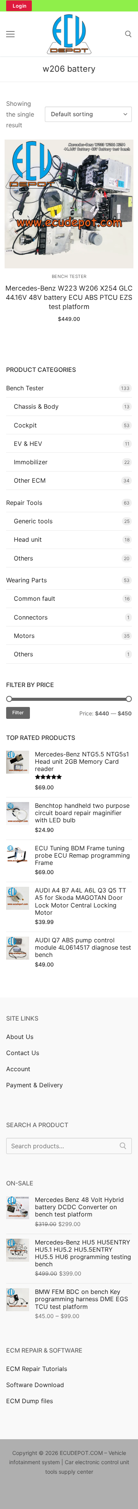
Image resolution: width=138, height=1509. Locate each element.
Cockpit (25, 425)
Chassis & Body (36, 406)
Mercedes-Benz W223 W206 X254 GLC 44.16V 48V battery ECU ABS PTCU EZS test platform (69, 297)
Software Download (35, 1385)
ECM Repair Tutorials (36, 1369)
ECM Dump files (29, 1401)
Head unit (28, 539)
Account (18, 1069)
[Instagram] (35, 1494)
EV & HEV (28, 443)
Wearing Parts (26, 580)
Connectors (31, 617)
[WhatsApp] (94, 1494)
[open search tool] (128, 34)
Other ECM (30, 480)
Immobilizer (31, 462)
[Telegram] (117, 1494)
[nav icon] (10, 34)
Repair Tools (24, 502)
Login (20, 6)
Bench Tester (69, 276)
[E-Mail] (106, 1494)
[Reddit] (83, 1494)
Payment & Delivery (34, 1085)
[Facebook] (12, 1494)
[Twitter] (24, 1494)
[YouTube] (59, 1494)
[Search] (123, 1146)
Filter (18, 712)
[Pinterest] (47, 1494)
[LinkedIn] (71, 1494)
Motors (24, 635)
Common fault (34, 598)
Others (23, 558)
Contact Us (22, 1053)
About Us (19, 1037)
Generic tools (33, 521)
